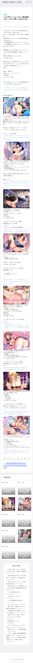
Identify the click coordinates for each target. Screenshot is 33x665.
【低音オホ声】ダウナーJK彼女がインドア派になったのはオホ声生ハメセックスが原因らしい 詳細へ (16, 281)
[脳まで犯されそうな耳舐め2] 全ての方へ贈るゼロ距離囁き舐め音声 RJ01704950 (16, 588)
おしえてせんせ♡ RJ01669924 (17, 604)
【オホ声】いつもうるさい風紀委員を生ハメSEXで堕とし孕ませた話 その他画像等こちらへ (16, 89)
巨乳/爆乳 (18, 465)
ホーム (4, 10)
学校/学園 (12, 465)
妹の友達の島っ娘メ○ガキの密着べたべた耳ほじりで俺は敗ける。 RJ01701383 (16, 577)
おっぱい (8, 463)
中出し (20, 463)
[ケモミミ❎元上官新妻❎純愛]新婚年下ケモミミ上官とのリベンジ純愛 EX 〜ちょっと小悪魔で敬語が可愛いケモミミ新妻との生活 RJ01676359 (16, 637)
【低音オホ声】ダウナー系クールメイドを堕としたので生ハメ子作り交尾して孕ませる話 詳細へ (16, 137)
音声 (5, 467)
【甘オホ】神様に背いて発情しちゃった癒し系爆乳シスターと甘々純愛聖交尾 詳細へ (16, 326)
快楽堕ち (24, 465)
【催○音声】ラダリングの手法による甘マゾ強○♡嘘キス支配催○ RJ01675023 (16, 571)
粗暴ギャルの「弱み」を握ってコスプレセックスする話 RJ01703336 (16, 617)
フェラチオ (14, 463)
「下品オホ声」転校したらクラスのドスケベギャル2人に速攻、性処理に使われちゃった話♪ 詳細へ (16, 452)
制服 (24, 463)
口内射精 (6, 465)
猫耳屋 (8, 10)
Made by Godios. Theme (16, 661)
